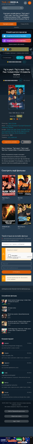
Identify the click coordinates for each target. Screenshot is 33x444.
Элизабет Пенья (25, 129)
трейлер (27, 142)
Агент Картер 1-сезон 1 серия (11, 348)
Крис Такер (17, 129)
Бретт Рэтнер (12, 123)
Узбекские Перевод (7, 127)
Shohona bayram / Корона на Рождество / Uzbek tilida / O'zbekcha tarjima (17, 397)
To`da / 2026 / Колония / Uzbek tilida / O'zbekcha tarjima (17, 358)
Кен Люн (13, 131)
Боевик (10, 125)
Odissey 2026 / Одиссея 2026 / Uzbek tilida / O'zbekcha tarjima (17, 387)
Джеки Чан (10, 129)
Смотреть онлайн (11, 142)
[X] (10, 49)
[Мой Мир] (8, 49)
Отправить (16, 272)
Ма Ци (18, 131)
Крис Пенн (5, 133)
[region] (16, 38)
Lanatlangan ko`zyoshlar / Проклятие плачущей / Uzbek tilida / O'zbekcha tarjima (17, 377)
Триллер (21, 125)
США (10, 113)
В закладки (7, 57)
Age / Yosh (16, 421)
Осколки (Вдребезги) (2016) (10, 367)
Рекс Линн (11, 133)
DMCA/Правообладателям (16, 411)
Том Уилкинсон (6, 131)
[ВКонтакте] (3, 49)
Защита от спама (12, 250)
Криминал (27, 125)
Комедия (15, 125)
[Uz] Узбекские (12, 137)
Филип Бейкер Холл (20, 133)
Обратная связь (17, 416)
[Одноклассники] (5, 49)
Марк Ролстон (25, 131)
